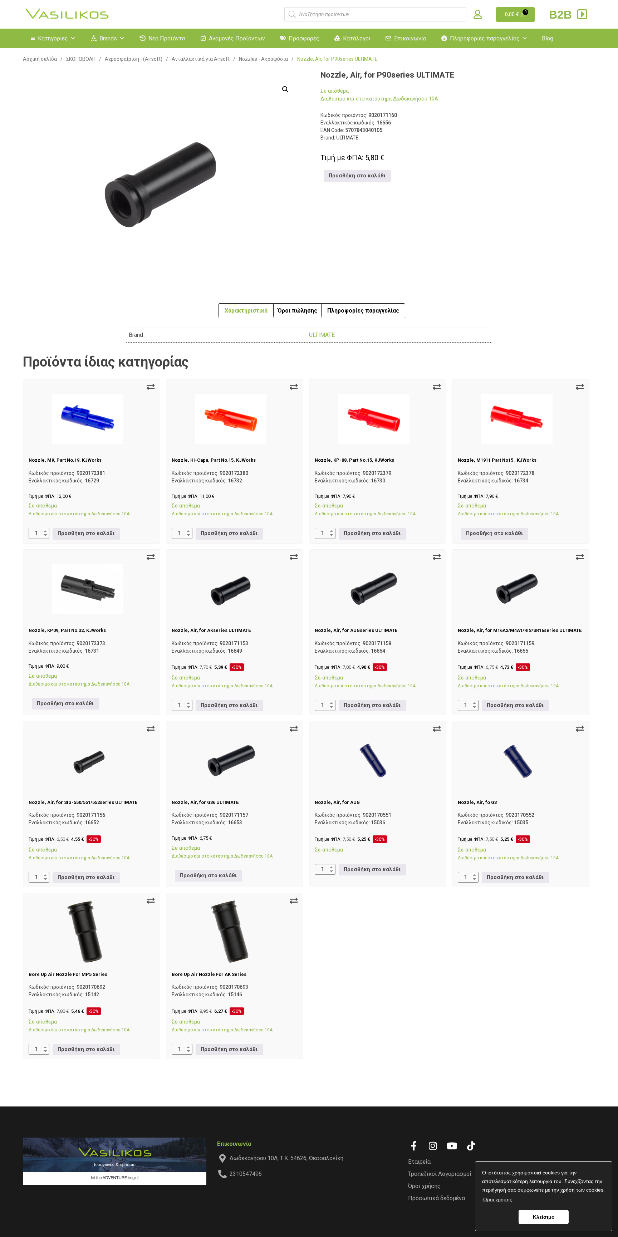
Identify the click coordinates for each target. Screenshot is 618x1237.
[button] (285, 89)
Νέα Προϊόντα (166, 38)
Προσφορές (304, 38)
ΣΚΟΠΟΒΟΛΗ (80, 59)
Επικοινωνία (410, 38)
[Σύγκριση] (150, 387)
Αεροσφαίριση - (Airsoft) (133, 59)
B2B (562, 14)
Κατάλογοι (357, 38)
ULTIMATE (322, 335)
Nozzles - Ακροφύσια (263, 59)
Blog (547, 38)
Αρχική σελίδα (40, 59)
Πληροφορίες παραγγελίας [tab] (363, 310)
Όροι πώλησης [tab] (297, 310)
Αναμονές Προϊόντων (237, 38)
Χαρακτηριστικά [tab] (246, 310)
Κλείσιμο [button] (544, 1217)
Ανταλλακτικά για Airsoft (201, 59)
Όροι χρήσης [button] (497, 1199)
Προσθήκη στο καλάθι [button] (357, 176)
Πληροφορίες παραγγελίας (485, 38)
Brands (108, 38)
